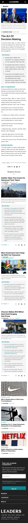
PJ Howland (5, 182)
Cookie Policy (18, 514)
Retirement (4, 422)
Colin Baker (5, 257)
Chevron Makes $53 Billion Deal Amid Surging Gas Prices (12, 314)
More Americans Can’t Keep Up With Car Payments (12, 254)
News (8, 162)
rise (22, 292)
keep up (10, 299)
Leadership (5, 497)
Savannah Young (7, 31)
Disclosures (4, 517)
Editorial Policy (10, 517)
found (10, 234)
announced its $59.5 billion (10, 352)
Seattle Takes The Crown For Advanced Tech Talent (13, 179)
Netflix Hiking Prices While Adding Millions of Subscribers (12, 450)
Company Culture (5, 397)
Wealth (3, 501)
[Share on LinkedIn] (19, 167)
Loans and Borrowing (7, 258)
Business (4, 493)
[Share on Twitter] (14, 167)
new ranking (14, 208)
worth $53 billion (11, 346)
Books (5, 6)
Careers (13, 514)
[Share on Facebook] (12, 167)
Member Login (17, 517)
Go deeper (4, 245)
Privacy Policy (12, 483)
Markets (18, 318)
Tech (17, 182)
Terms (23, 514)
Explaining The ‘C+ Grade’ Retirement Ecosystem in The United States (12, 425)
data (11, 284)
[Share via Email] (17, 167)
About (9, 514)
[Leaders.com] (14, 2)
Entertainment (4, 447)
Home (3, 162)
